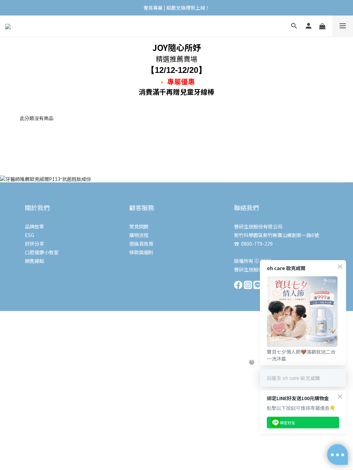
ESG (29, 235)
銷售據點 (34, 260)
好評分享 (34, 243)
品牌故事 (34, 226)
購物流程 (139, 235)
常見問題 (139, 226)
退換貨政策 (141, 243)
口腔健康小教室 (42, 252)
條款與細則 (141, 252)
